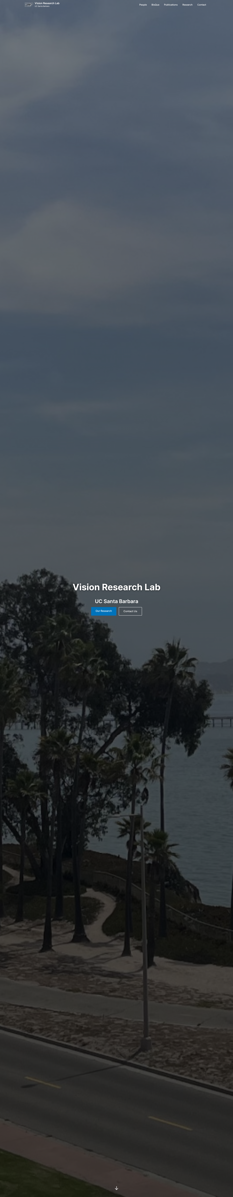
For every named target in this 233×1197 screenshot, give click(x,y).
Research (187, 4)
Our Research (104, 610)
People (143, 4)
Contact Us (130, 611)
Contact (201, 4)
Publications (171, 4)
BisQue (155, 4)
